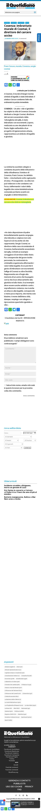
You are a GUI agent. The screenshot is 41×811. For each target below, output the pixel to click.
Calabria (7, 23)
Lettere (8, 708)
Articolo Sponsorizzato (13, 670)
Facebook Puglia (12, 757)
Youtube (12, 761)
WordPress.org (13, 772)
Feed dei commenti (11, 770)
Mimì (17, 708)
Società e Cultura (12, 717)
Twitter (11, 759)
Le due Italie (30, 705)
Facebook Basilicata (12, 751)
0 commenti (22, 38)
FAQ (19, 789)
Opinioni (9, 711)
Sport (8, 720)
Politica (19, 711)
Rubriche (22, 714)
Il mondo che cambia (12, 684)
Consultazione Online (12, 675)
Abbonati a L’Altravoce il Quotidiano (17, 737)
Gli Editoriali (21, 678)
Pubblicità (19, 783)
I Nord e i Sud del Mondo (13, 687)
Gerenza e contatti (19, 780)
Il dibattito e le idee (12, 681)
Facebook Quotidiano (11, 749)
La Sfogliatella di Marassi (14, 705)
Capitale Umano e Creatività (14, 673)
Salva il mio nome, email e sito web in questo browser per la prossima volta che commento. (19, 388)
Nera (27, 23)
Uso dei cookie (14, 786)
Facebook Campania (11, 755)
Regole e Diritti (10, 714)
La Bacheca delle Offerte (13, 699)
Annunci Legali (10, 667)
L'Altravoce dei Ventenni (13, 690)
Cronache (21, 23)
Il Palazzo (26, 684)
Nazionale (25, 708)
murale (19, 66)
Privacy (29, 786)
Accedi (16, 765)
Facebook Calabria (11, 753)
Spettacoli (26, 717)
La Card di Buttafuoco (13, 702)
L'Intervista (27, 693)
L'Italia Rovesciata (11, 696)
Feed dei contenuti (12, 767)
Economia (9, 678)
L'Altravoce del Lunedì (13, 693)
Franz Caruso (9, 66)
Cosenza (13, 23)
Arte (19, 667)
